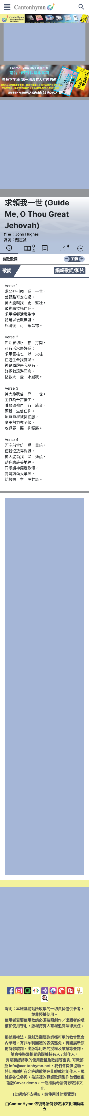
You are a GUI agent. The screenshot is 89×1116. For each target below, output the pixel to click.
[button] (29, 92)
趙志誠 (21, 239)
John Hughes (27, 234)
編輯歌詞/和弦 (69, 270)
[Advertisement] (44, 42)
